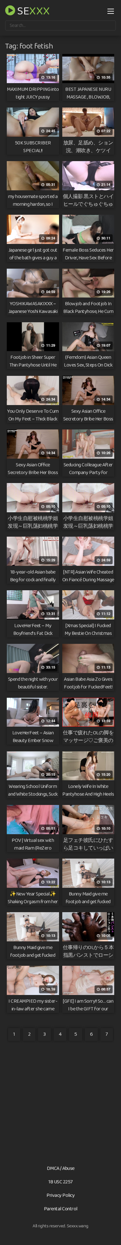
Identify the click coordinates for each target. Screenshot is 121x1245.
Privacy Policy (60, 1195)
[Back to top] (110, 1231)
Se (32, 10)
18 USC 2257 (60, 1182)
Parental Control (60, 1209)
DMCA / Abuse (61, 1168)
